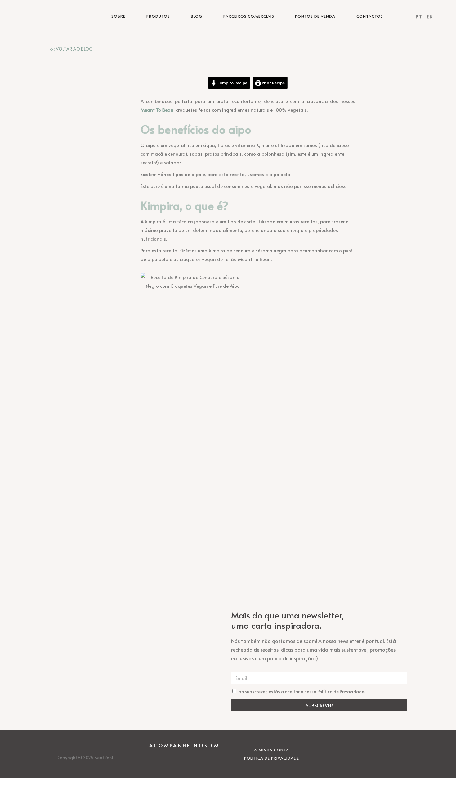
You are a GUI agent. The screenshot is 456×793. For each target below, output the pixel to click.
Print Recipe (273, 83)
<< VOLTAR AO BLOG (71, 49)
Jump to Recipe (232, 83)
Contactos (369, 16)
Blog (196, 16)
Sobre (118, 16)
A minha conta (271, 750)
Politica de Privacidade (271, 758)
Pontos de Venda (315, 16)
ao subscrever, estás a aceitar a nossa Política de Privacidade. (302, 691)
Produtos (158, 16)
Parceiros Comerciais (248, 16)
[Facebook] (184, 759)
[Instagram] (167, 759)
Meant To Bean (157, 109)
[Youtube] (201, 759)
